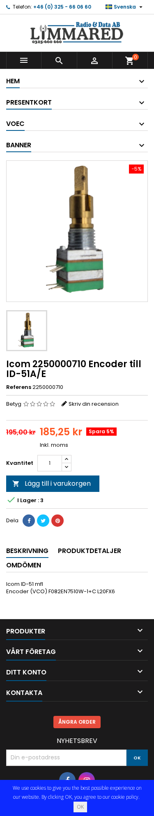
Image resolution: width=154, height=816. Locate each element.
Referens (18, 387)
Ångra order (77, 721)
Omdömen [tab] (23, 565)
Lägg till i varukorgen (51, 483)
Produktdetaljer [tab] (89, 550)
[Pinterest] (57, 520)
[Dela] (29, 520)
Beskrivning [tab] (27, 550)
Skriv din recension (94, 404)
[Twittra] (43, 520)
